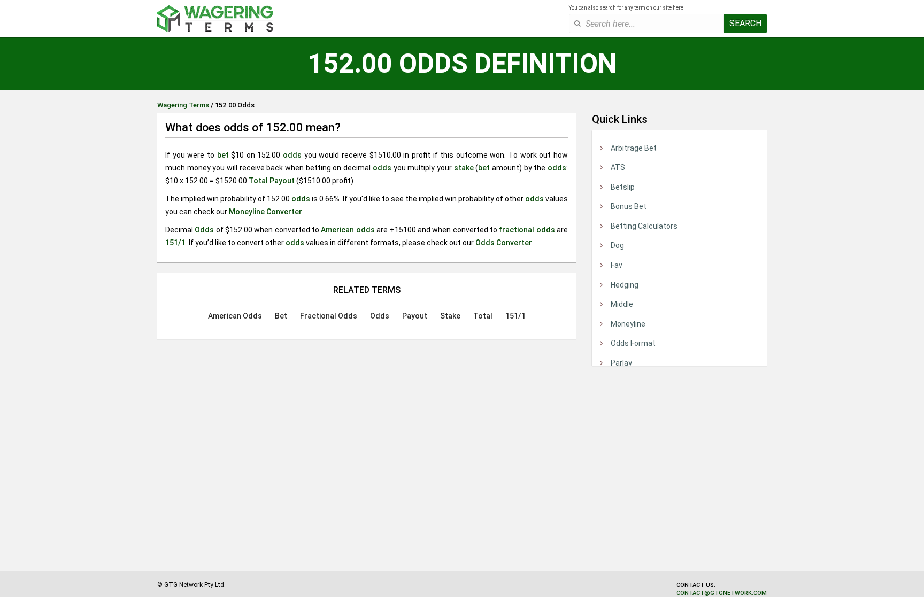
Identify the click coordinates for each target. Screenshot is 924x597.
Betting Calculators (644, 226)
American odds (347, 230)
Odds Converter (503, 242)
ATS (618, 167)
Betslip (623, 187)
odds (292, 155)
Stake (450, 316)
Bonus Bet (628, 206)
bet (223, 155)
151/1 (175, 242)
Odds (204, 230)
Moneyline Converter (265, 211)
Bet (281, 316)
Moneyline (628, 324)
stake (464, 168)
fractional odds (527, 230)
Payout (282, 180)
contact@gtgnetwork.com (721, 593)
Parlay (621, 363)
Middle (622, 304)
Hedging (624, 285)
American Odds (235, 316)
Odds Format (633, 343)
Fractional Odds (328, 316)
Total (258, 180)
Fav (616, 265)
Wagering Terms (183, 105)
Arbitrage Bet (634, 148)
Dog (617, 245)
